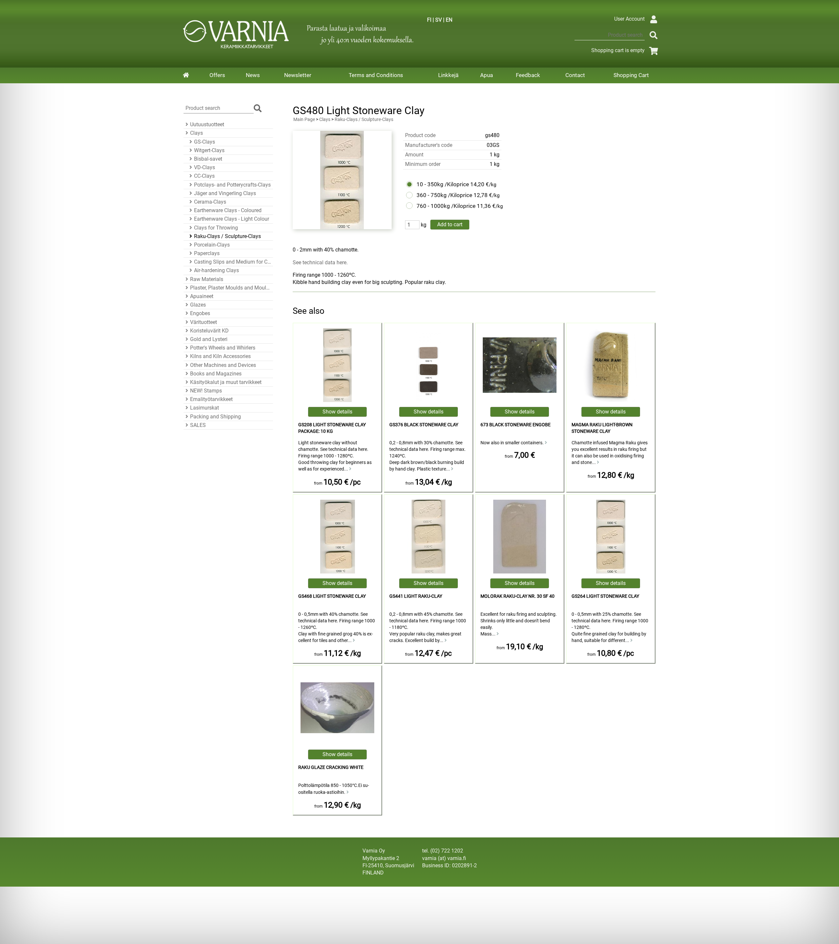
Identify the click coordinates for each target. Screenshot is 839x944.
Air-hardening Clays (216, 270)
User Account (629, 19)
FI (429, 20)
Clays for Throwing (216, 228)
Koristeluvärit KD (209, 331)
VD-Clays (204, 167)
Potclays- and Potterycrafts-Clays (232, 185)
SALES (198, 425)
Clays (196, 133)
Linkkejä (448, 75)
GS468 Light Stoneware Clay (332, 596)
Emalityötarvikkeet (211, 399)
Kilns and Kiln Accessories (220, 356)
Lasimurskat (204, 408)
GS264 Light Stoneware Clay (605, 596)
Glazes (198, 305)
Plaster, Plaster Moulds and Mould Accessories (230, 288)
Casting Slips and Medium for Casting (232, 262)
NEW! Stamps (206, 391)
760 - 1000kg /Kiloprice (446, 206)
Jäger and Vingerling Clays (225, 193)
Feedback (528, 75)
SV (438, 20)
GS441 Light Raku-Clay (415, 596)
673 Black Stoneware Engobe (515, 425)
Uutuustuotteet (207, 124)
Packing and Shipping (215, 416)
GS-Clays (204, 142)
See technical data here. (320, 262)
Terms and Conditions (376, 75)
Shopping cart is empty (618, 50)
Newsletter (297, 75)
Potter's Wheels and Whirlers (222, 348)
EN (449, 20)
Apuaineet (201, 296)
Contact (575, 75)
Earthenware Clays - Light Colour (231, 219)
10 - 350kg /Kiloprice (443, 184)
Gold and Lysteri (208, 339)
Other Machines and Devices (223, 365)
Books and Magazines (216, 374)
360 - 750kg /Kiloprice (444, 195)
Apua (486, 75)
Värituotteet (203, 322)
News (253, 75)
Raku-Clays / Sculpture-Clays (227, 236)
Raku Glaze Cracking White (330, 767)
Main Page (304, 119)
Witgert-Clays (209, 150)
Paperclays (207, 253)
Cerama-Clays (210, 202)
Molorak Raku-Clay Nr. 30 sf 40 (517, 596)
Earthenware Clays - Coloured (228, 210)
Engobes (200, 313)
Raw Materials (206, 279)
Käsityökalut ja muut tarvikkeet (226, 382)
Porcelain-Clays (212, 245)
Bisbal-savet (208, 159)
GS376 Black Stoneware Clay (423, 425)
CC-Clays (204, 176)
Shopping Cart (631, 75)
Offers (217, 75)
